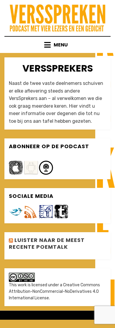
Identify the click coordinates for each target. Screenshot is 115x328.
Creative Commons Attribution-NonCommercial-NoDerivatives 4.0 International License (54, 291)
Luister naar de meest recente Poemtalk (47, 243)
